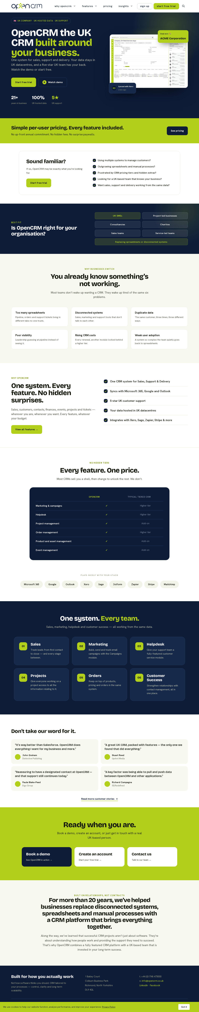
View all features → (26, 429)
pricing (107, 6)
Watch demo (55, 82)
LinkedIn (143, 985)
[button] (183, 6)
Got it (184, 1006)
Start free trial (23, 82)
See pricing (177, 130)
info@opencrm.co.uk (153, 980)
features (87, 6)
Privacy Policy (108, 1006)
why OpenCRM (63, 6)
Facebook (155, 985)
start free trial (166, 6)
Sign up (144, 6)
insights (124, 6)
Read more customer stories (97, 799)
